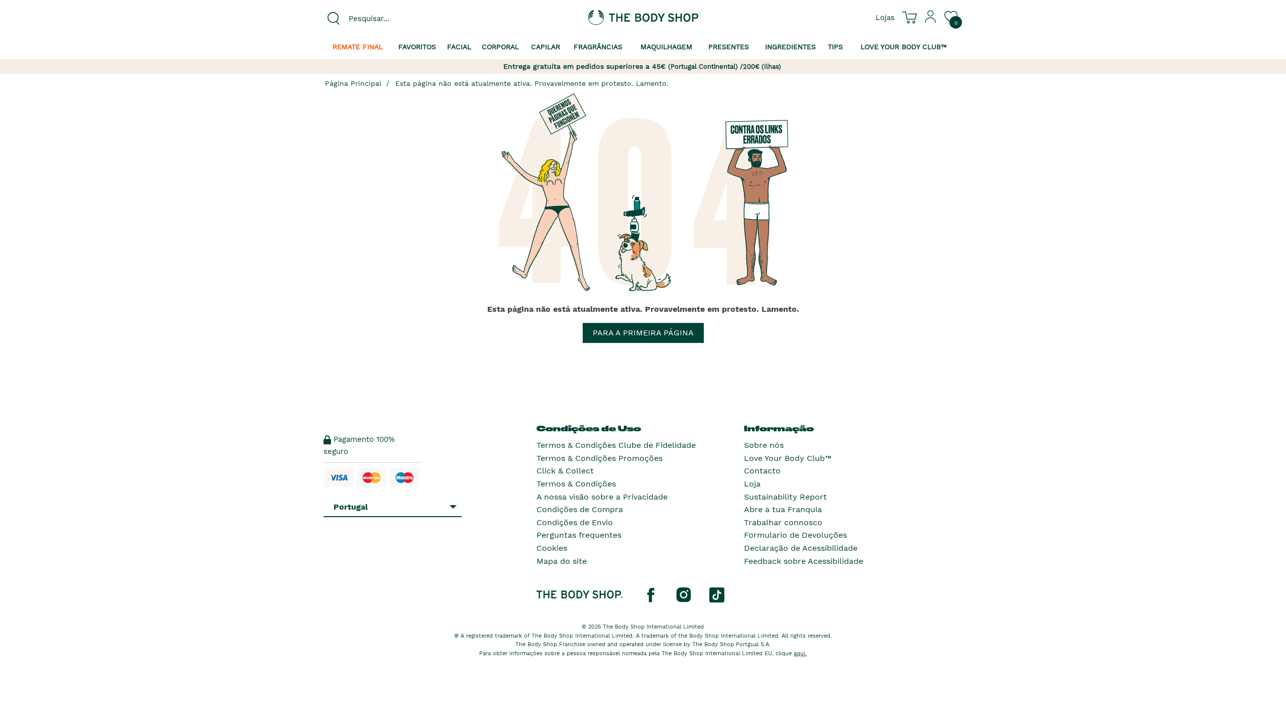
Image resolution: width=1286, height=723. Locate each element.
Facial (459, 47)
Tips (835, 47)
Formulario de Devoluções (795, 535)
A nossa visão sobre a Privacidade (602, 497)
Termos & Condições (576, 484)
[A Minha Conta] (930, 20)
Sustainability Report (785, 497)
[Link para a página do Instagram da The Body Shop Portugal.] (683, 594)
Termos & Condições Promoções (600, 458)
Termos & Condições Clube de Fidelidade (616, 445)
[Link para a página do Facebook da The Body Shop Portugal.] (650, 594)
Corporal (500, 47)
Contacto (762, 470)
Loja (752, 484)
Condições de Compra (580, 509)
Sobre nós (764, 445)
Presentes (728, 47)
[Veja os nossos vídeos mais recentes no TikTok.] (716, 594)
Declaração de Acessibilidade (801, 548)
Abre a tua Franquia (783, 509)
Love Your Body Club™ (787, 458)
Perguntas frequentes (579, 535)
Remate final (358, 47)
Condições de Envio (575, 522)
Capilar (545, 47)
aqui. (800, 653)
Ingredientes (790, 47)
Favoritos (417, 47)
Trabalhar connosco (783, 522)
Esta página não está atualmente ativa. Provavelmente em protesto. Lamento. (532, 83)
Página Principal (353, 83)
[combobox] (398, 19)
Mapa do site (562, 561)
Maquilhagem (666, 47)
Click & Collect (565, 470)
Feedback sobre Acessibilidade (803, 561)
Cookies (552, 548)
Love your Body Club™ (904, 47)
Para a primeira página (643, 332)
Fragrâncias (598, 47)
